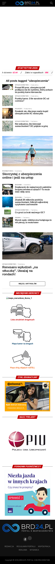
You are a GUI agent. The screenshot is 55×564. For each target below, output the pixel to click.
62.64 (9, 72)
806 (41, 72)
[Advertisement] (27, 37)
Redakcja (9, 546)
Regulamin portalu (26, 546)
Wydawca (34, 550)
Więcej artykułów (27, 284)
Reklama (23, 550)
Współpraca (44, 546)
